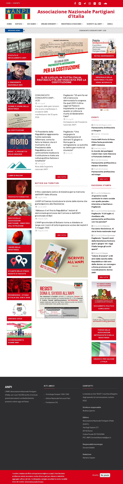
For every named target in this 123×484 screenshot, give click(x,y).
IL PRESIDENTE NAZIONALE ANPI (15, 83)
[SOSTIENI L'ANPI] (61, 298)
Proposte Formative (18, 197)
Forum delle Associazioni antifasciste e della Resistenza (104, 334)
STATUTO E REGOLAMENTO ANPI (17, 56)
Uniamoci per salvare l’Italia (103, 360)
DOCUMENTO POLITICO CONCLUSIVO (104, 307)
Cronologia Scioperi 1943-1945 (57, 394)
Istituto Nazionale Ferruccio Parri (58, 398)
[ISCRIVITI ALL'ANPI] (61, 258)
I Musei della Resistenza (14, 248)
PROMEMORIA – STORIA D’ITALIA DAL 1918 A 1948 (19, 296)
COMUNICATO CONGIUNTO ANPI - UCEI (37, 30)
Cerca (110, 24)
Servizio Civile (15, 319)
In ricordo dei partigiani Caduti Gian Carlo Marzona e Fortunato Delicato (104, 154)
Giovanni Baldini (89, 448)
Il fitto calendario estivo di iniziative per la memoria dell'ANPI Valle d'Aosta (60, 193)
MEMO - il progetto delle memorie (17, 153)
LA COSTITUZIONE (16, 130)
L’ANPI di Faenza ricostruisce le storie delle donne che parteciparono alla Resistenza (61, 202)
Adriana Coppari (89, 458)
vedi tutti (104, 179)
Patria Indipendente (104, 56)
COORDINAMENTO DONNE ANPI (16, 341)
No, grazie (105, 475)
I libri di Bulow (15, 175)
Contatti (16, 3)
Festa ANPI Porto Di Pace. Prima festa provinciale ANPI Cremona (103, 142)
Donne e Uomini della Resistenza (18, 107)
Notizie (18, 24)
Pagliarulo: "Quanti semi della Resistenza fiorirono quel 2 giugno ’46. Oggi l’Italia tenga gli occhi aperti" (103, 243)
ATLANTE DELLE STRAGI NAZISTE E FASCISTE (18, 272)
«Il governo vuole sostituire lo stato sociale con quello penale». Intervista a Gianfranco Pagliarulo (103, 201)
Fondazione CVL (52, 402)
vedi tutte (61, 177)
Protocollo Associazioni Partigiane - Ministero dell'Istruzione (19, 222)
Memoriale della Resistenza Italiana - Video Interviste (104, 79)
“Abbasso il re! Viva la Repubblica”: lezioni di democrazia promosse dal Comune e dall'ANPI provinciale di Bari (58, 213)
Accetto (95, 475)
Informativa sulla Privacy (34, 482)
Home (8, 3)
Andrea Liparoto (89, 411)
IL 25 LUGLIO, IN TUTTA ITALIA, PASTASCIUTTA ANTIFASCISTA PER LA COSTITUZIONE (61, 79)
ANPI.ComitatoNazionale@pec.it (99, 438)
